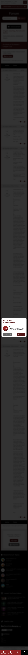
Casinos (17, 653)
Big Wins (10, 653)
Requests (3, 653)
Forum (24, 653)
